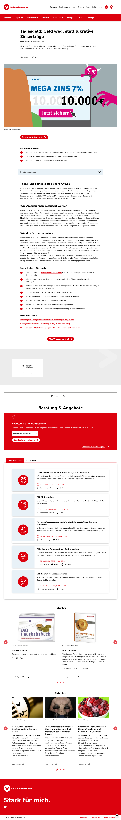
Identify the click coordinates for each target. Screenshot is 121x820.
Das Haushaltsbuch (21, 650)
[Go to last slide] (6, 642)
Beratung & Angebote (32, 137)
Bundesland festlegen (24, 440)
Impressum (96, 818)
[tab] (57, 682)
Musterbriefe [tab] (31, 460)
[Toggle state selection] (111, 7)
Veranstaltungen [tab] (15, 460)
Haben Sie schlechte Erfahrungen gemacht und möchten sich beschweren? (50, 328)
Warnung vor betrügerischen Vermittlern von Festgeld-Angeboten (47, 320)
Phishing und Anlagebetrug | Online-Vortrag (58, 549)
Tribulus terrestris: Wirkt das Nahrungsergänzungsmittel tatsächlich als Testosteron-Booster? (59, 730)
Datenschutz (83, 818)
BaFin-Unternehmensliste (51, 272)
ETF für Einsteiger (45, 497)
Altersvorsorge (69, 650)
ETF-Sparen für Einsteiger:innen (52, 573)
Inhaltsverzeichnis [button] (28, 172)
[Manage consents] (117, 816)
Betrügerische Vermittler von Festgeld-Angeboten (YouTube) (45, 324)
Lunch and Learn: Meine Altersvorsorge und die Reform (63, 472)
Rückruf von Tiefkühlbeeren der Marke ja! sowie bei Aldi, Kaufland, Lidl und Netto (93, 729)
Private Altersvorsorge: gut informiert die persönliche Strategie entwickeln (67, 523)
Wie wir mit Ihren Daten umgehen (93, 447)
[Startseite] (16, 7)
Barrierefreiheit (109, 818)
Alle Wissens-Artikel (59, 339)
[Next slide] (115, 642)
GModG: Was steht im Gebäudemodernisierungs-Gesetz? (24, 729)
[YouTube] (5, 806)
